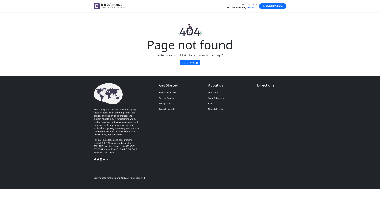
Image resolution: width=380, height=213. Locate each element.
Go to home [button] (189, 62)
